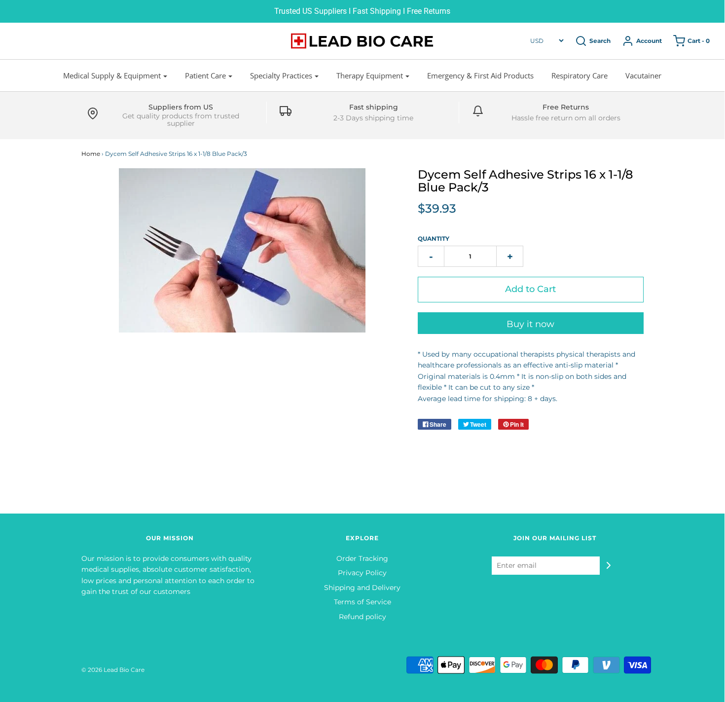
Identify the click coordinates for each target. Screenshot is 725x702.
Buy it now (530, 324)
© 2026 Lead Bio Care (113, 669)
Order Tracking (362, 558)
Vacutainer (643, 75)
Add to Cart (530, 289)
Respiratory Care (579, 75)
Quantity (433, 238)
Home (90, 153)
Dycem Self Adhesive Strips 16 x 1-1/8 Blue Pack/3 (525, 180)
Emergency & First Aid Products (480, 75)
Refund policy (362, 616)
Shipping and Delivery (362, 587)
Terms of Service (362, 601)
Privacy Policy (362, 572)
